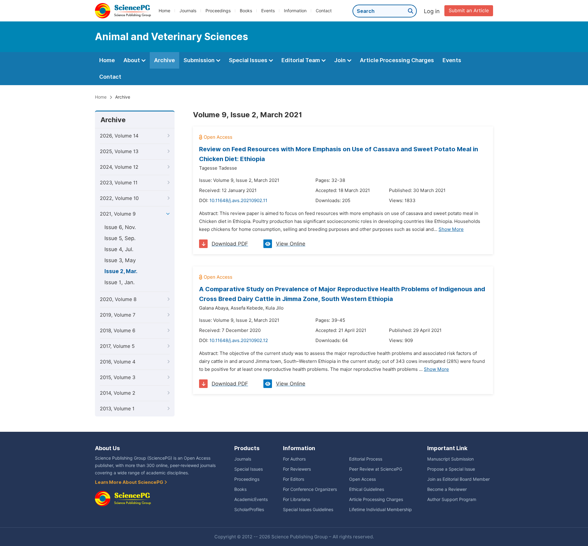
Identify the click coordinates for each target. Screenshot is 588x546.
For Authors (294, 459)
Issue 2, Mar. (121, 271)
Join (340, 60)
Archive (164, 60)
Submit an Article (469, 10)
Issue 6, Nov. (120, 227)
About (132, 60)
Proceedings (218, 10)
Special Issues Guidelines (308, 509)
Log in (432, 11)
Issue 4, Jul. (119, 249)
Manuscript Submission (450, 459)
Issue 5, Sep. (120, 238)
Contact (324, 10)
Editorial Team (301, 60)
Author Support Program (451, 499)
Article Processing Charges (397, 60)
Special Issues (249, 60)
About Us (107, 448)
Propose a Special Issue (451, 469)
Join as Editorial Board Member (458, 479)
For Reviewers (297, 469)
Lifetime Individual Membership (380, 509)
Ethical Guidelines (366, 489)
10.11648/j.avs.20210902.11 (238, 200)
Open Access (362, 479)
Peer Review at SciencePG (375, 469)
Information (295, 10)
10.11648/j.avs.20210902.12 (238, 340)
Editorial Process (365, 459)
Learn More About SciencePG (129, 482)
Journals (187, 10)
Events (268, 10)
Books (246, 10)
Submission (199, 60)
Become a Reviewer (447, 489)
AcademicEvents (251, 499)
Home (164, 10)
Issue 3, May (120, 260)
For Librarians (296, 499)
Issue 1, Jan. (119, 282)
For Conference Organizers (310, 489)
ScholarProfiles (249, 509)
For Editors (293, 479)
